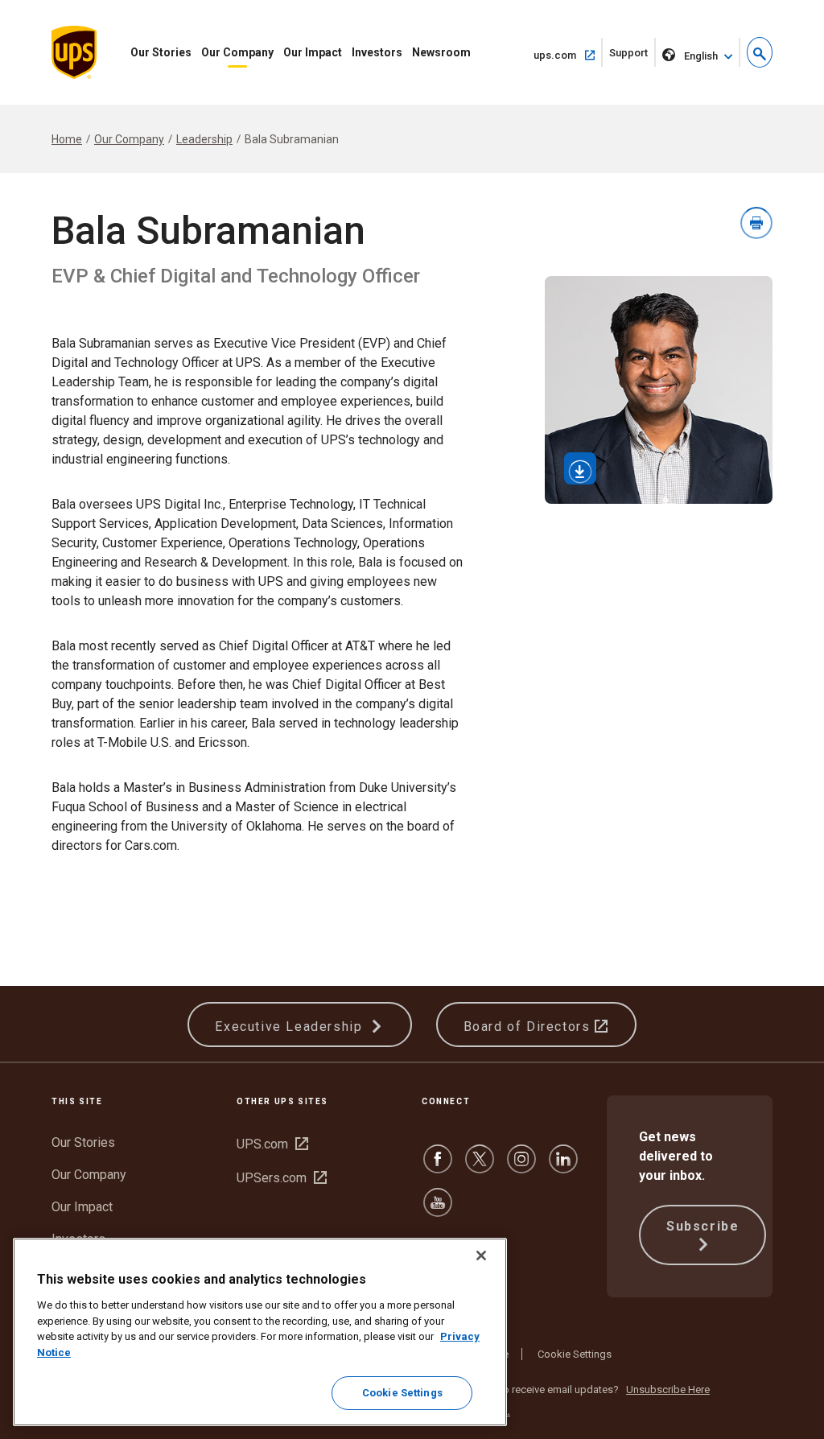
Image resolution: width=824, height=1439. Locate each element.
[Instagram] (521, 1166)
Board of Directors (529, 1026)
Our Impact (312, 52)
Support (632, 57)
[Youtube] (438, 1210)
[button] (759, 52)
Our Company (237, 52)
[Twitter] (480, 1166)
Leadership (204, 139)
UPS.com (272, 1144)
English (701, 56)
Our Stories (161, 52)
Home (67, 139)
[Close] (481, 1255)
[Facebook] (438, 1166)
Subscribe (702, 1226)
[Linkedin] (563, 1166)
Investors (377, 52)
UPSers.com (282, 1177)
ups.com (568, 55)
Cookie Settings (575, 1354)
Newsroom (441, 52)
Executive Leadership (291, 1026)
